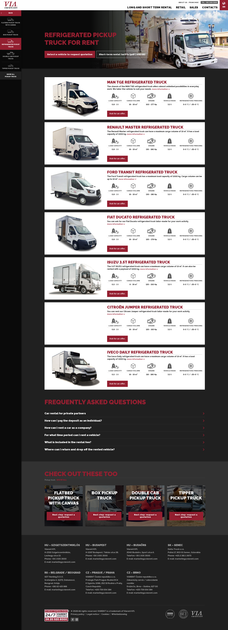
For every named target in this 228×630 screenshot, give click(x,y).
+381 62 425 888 (59, 586)
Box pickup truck (104, 495)
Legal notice (93, 614)
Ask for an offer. (117, 114)
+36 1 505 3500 (211, 2)
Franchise (193, 2)
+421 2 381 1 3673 (183, 555)
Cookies (105, 614)
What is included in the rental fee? (68, 442)
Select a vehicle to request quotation (69, 54)
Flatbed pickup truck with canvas (63, 498)
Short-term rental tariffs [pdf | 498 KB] (122, 54)
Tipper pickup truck (186, 495)
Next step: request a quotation (63, 516)
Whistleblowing (119, 614)
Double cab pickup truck (145, 495)
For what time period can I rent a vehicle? (72, 435)
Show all (62, 480)
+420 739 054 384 (102, 589)
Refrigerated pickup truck (10, 46)
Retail (181, 7)
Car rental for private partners (65, 413)
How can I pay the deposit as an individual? (73, 420)
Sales (194, 7)
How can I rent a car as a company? (68, 427)
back (11, 13)
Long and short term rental (149, 7)
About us (182, 2)
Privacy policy (77, 614)
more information (160, 89)
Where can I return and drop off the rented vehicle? (80, 449)
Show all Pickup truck (10, 75)
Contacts (210, 7)
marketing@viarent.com (63, 562)
